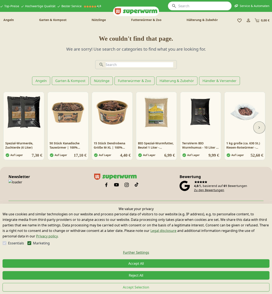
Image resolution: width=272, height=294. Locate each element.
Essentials (16, 243)
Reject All (136, 275)
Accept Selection (136, 287)
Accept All (136, 263)
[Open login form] (248, 20)
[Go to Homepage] (136, 11)
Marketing (41, 243)
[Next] (259, 127)
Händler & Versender (220, 80)
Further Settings (136, 252)
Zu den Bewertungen (209, 190)
